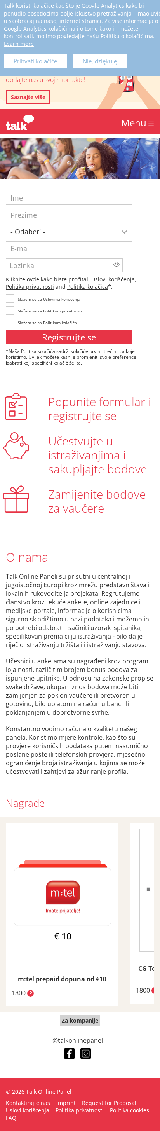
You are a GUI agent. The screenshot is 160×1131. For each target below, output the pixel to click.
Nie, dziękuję (100, 61)
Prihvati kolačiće (35, 61)
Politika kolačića (87, 286)
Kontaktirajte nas (28, 1103)
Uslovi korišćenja (113, 279)
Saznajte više (28, 97)
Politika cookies (129, 1110)
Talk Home (20, 122)
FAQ (11, 1117)
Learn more (19, 43)
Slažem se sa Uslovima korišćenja (49, 299)
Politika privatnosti (30, 286)
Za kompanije (80, 1020)
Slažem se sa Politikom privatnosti (50, 311)
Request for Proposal (109, 1103)
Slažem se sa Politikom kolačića (47, 322)
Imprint (66, 1103)
